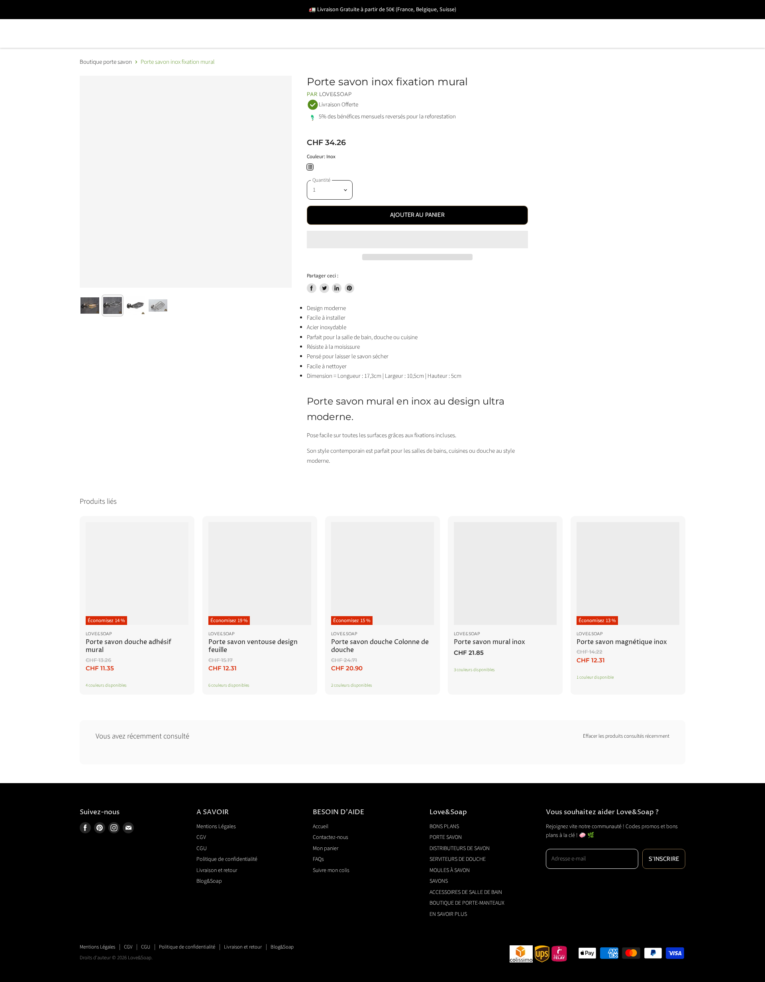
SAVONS (496, 22)
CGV (201, 837)
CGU (201, 848)
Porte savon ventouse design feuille (253, 646)
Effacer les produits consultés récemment (626, 736)
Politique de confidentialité (226, 859)
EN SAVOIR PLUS (230, 45)
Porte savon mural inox (489, 642)
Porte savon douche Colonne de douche (380, 646)
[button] (417, 239)
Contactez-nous (330, 837)
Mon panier (325, 848)
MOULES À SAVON (435, 22)
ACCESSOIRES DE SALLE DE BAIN (580, 22)
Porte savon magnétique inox (622, 642)
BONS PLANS (101, 22)
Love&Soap (335, 94)
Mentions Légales (216, 827)
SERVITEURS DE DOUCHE (348, 22)
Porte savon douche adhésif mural (128, 646)
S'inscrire (664, 858)
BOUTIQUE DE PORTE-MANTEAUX (135, 45)
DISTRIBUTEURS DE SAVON (247, 22)
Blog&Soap (209, 881)
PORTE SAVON (163, 22)
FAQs (318, 859)
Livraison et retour (216, 870)
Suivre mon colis (331, 870)
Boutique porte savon (106, 62)
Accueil (320, 827)
